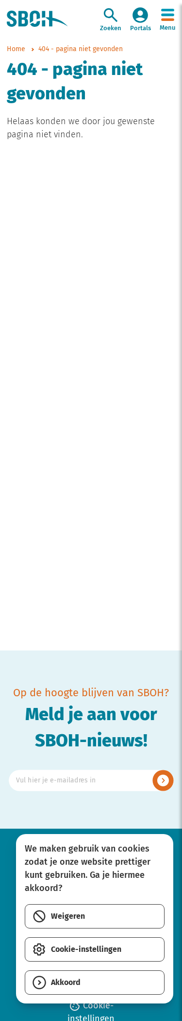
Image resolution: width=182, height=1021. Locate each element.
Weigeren (68, 916)
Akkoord (66, 982)
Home (16, 49)
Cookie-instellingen (86, 949)
